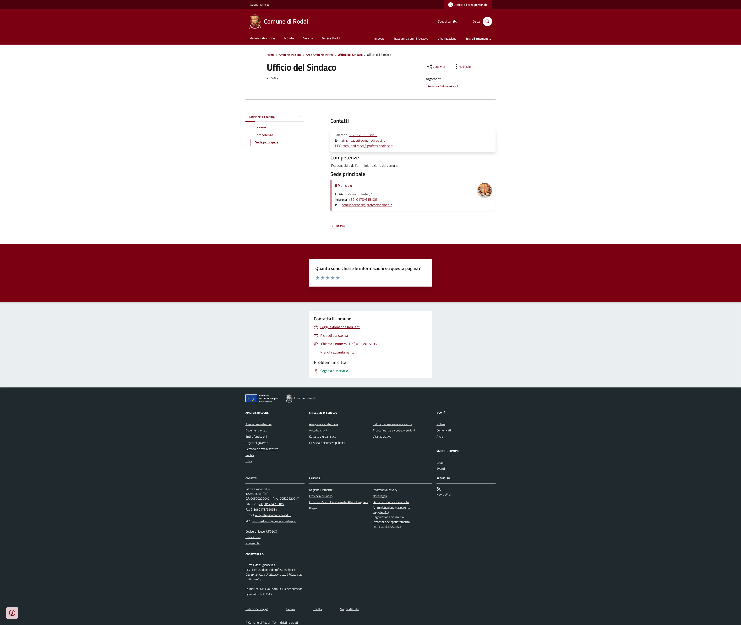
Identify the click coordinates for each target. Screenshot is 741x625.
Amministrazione (262, 38)
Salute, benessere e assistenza (392, 424)
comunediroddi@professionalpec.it (367, 145)
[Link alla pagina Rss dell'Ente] (438, 489)
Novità (289, 38)
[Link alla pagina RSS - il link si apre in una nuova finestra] (455, 21)
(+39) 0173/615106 (362, 199)
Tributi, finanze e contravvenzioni (394, 430)
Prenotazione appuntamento (391, 521)
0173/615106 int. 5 (363, 135)
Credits (317, 609)
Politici (249, 455)
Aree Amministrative (319, 54)
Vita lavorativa (382, 436)
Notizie (440, 424)
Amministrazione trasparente (391, 507)
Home (270, 54)
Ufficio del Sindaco (350, 54)
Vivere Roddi (331, 38)
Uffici (248, 461)
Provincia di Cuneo (320, 496)
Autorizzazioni (318, 430)
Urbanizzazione (446, 38)
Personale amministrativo (261, 449)
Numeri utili (252, 543)
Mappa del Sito (349, 609)
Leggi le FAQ (381, 512)
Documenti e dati (256, 430)
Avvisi (440, 436)
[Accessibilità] (12, 613)
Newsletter (443, 494)
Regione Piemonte (259, 5)
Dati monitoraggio (256, 609)
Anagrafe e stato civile (323, 424)
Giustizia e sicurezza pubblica (327, 442)
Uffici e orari (253, 537)
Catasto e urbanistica (322, 436)
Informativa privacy (385, 489)
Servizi (308, 38)
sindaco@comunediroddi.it (365, 140)
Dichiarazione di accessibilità (391, 502)
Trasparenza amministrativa (411, 38)
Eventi (440, 468)
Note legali (380, 496)
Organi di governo (256, 442)
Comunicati (443, 430)
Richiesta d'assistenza (387, 526)
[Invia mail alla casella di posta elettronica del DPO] (265, 564)
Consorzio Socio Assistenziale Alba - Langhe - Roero (338, 505)
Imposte (379, 38)
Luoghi (440, 462)
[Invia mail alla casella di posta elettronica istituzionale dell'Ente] (273, 515)
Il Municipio (343, 185)
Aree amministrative (258, 424)
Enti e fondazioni (256, 436)
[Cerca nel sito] (486, 21)
